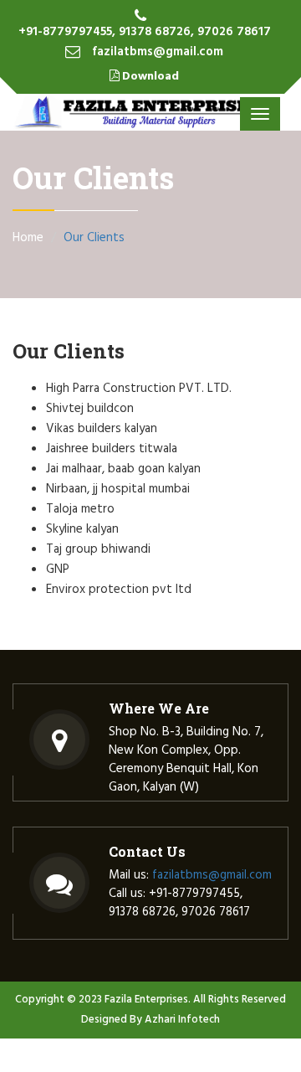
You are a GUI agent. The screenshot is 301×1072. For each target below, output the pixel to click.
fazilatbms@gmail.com (157, 52)
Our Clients (94, 238)
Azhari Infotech (182, 1019)
